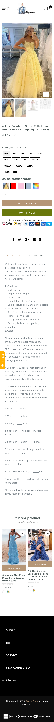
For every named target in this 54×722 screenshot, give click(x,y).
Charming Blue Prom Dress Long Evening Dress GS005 (14, 578)
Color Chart (38, 256)
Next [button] (42, 62)
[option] (27, 60)
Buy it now (27, 212)
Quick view (22, 533)
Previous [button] (7, 62)
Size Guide (20, 147)
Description (12, 256)
